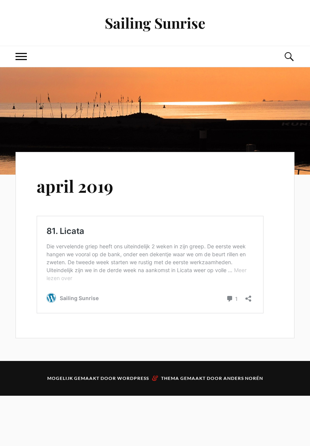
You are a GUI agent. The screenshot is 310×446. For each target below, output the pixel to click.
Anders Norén (243, 378)
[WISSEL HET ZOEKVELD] (288, 56)
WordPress (133, 378)
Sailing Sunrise (155, 23)
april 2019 (75, 186)
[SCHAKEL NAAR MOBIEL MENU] (21, 56)
